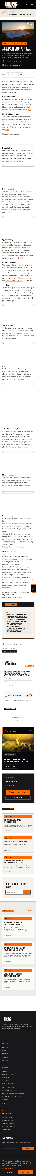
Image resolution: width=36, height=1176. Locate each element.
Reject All (10, 1172)
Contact (5, 1077)
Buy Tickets (18, 797)
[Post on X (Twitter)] (8, 74)
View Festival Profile (18, 792)
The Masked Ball (20, 43)
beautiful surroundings (13, 281)
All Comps (29, 730)
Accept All (25, 1172)
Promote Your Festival (11, 1096)
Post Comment (10, 709)
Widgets (5, 1100)
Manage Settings (7, 1168)
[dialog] (18, 1167)
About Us (5, 1071)
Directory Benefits (9, 1090)
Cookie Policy (7, 1117)
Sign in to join (29, 665)
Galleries (6, 1057)
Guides (12, 12)
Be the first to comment (11, 65)
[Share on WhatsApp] (17, 74)
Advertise (6, 1080)
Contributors (7, 1074)
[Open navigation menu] (32, 4)
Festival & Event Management (13, 1093)
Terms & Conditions (9, 1123)
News (4, 1050)
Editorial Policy (8, 1126)
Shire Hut (21, 258)
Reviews (5, 1054)
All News (30, 911)
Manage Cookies (8, 1120)
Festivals (6, 1047)
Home (5, 12)
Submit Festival (8, 1084)
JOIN (26, 892)
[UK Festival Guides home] (18, 1019)
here (29, 110)
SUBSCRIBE (28, 1148)
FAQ (3, 1103)
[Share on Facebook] (12, 74)
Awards (5, 1060)
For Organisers (8, 1087)
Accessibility (7, 1130)
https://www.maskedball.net (12, 597)
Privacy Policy (7, 1114)
